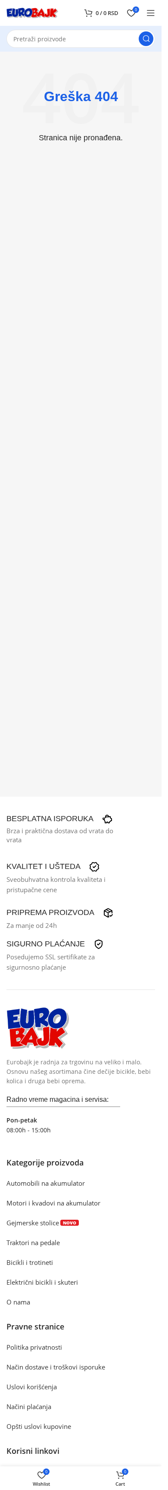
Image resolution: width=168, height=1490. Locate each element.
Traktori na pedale (33, 1242)
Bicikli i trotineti (29, 1262)
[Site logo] (32, 12)
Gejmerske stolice (41, 1222)
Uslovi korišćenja (31, 1386)
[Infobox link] (59, 819)
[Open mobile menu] (150, 13)
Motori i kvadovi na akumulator (53, 1203)
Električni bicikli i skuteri (42, 1282)
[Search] (146, 38)
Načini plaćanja (28, 1406)
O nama (18, 1302)
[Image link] (37, 1027)
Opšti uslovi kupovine (38, 1426)
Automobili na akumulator (45, 1183)
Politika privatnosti (34, 1347)
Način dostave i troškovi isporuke (55, 1367)
